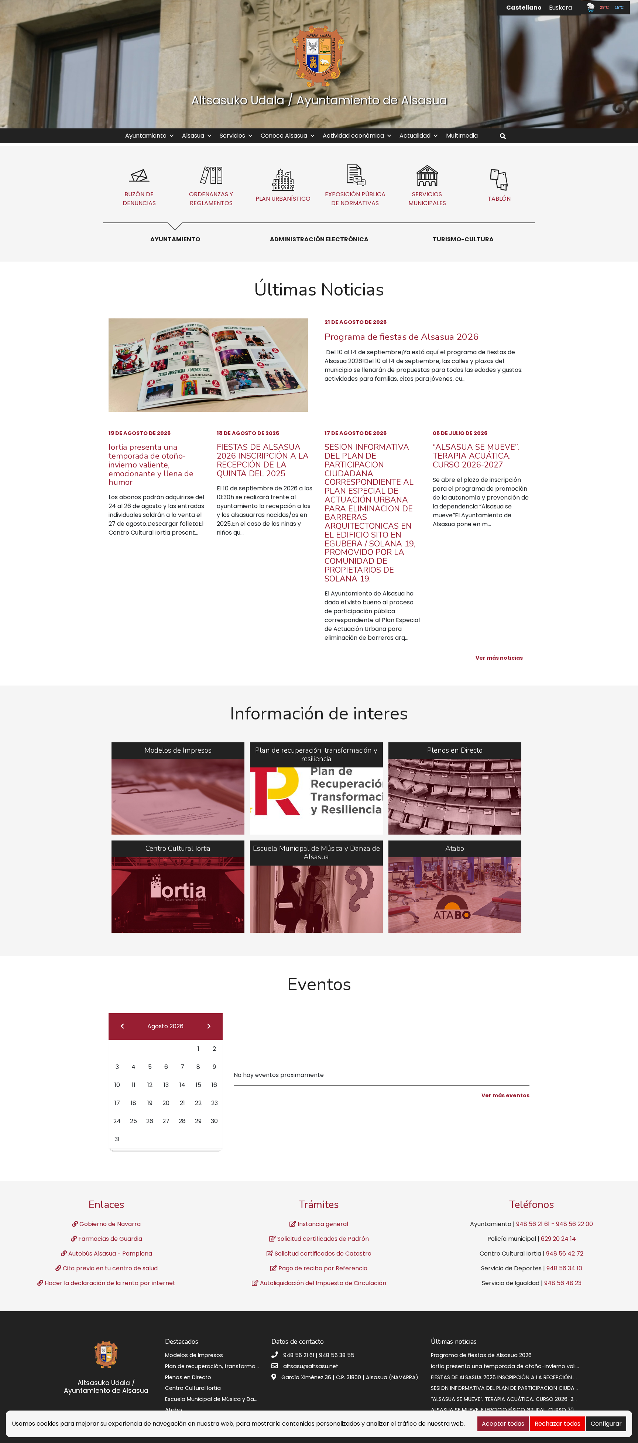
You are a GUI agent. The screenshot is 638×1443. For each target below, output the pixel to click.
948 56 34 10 (564, 1268)
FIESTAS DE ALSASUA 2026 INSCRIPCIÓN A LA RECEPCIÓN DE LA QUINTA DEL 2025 (263, 460)
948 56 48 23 (563, 1283)
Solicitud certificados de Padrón (322, 1239)
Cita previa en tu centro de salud (109, 1268)
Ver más (178, 788)
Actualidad (415, 135)
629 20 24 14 (558, 1239)
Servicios (232, 135)
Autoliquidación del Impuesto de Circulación (322, 1283)
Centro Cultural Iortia (193, 1388)
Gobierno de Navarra (109, 1224)
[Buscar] (505, 136)
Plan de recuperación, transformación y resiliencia (232, 1366)
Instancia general (322, 1224)
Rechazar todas (557, 1423)
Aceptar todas (503, 1423)
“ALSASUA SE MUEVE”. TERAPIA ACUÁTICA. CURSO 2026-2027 (476, 456)
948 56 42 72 (564, 1253)
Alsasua (193, 135)
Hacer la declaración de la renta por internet (109, 1283)
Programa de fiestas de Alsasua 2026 (401, 337)
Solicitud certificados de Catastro (322, 1253)
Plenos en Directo (188, 1377)
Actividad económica (353, 135)
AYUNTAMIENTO (175, 239)
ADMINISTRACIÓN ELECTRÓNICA (319, 239)
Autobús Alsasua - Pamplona (109, 1253)
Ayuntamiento (146, 135)
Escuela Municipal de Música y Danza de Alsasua (230, 1399)
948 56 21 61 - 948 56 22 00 (554, 1224)
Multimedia (462, 135)
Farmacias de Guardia (109, 1239)
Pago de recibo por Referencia (322, 1268)
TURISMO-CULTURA (463, 239)
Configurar (606, 1423)
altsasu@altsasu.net (310, 1366)
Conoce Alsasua (284, 135)
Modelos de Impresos (194, 1355)
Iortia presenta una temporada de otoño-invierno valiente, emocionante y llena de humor (151, 465)
